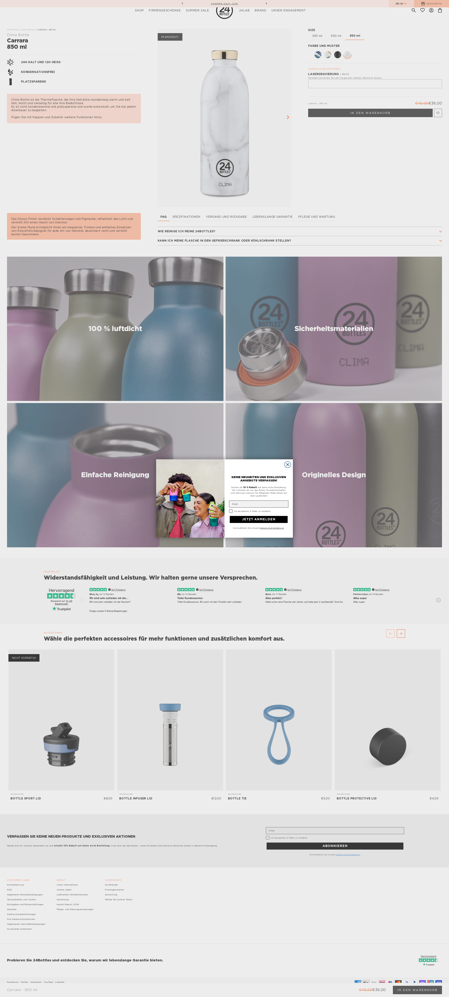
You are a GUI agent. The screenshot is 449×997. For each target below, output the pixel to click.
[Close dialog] (287, 464)
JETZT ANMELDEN (259, 519)
